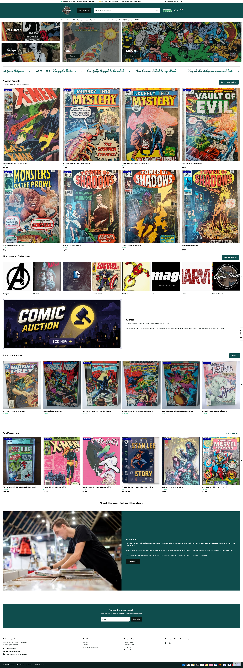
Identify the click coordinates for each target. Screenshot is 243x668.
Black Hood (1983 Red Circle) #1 (53, 411)
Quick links (86, 639)
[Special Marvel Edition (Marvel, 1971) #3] (221, 461)
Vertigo (79, 20)
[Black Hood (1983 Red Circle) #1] (62, 385)
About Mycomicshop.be (90, 647)
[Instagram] (169, 643)
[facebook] (165, 643)
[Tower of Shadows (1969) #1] (92, 206)
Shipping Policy (129, 644)
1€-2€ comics (127, 20)
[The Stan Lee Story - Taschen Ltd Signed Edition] (141, 461)
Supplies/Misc (116, 20)
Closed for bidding (22, 417)
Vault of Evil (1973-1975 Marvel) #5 (193, 163)
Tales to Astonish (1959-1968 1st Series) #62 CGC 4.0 (20, 487)
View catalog (83, 10)
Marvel (69, 20)
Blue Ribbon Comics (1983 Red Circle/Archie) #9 (177, 411)
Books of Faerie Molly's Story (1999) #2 (214, 411)
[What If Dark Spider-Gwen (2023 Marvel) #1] (101, 461)
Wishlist (136, 20)
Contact (85, 644)
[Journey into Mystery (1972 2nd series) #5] (92, 124)
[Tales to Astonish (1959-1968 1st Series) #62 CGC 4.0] (22, 461)
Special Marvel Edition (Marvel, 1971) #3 (215, 487)
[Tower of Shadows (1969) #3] (151, 206)
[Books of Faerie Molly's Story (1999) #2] (221, 385)
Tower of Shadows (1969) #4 (191, 245)
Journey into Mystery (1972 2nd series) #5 (76, 163)
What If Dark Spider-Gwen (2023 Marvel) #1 (96, 487)
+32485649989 (11, 649)
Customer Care (129, 639)
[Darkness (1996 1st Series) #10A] (181, 461)
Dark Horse (93, 20)
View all (234, 356)
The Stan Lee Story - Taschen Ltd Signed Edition (137, 487)
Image (86, 20)
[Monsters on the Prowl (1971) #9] (32, 206)
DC (74, 20)
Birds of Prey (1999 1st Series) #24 (14, 411)
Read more (132, 561)
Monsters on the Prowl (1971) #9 (13, 245)
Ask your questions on (16, 654)
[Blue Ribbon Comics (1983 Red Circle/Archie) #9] (181, 385)
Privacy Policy (128, 642)
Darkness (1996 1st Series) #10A (172, 487)
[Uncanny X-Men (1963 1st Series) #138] (62, 461)
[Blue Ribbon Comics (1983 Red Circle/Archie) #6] (101, 385)
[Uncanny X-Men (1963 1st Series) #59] (32, 124)
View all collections (230, 257)
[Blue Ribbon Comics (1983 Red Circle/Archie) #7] (141, 385)
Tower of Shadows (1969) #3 (131, 245)
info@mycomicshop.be (13, 651)
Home (62, 20)
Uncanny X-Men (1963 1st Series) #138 (55, 487)
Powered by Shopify (26, 665)
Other (101, 20)
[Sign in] (176, 10)
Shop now (72, 56)
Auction (107, 20)
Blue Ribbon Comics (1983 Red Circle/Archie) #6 (97, 411)
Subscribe (136, 619)
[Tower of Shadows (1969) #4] (211, 206)
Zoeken (157, 10)
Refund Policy (128, 647)
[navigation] (241, 276)
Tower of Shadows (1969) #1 (72, 245)
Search (85, 642)
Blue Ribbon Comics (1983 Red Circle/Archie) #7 (137, 411)
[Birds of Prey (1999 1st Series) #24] (22, 385)
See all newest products (229, 82)
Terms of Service (129, 650)
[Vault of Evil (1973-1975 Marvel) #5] (211, 124)
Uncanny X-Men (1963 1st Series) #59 (15, 163)
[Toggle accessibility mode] (181, 1)
